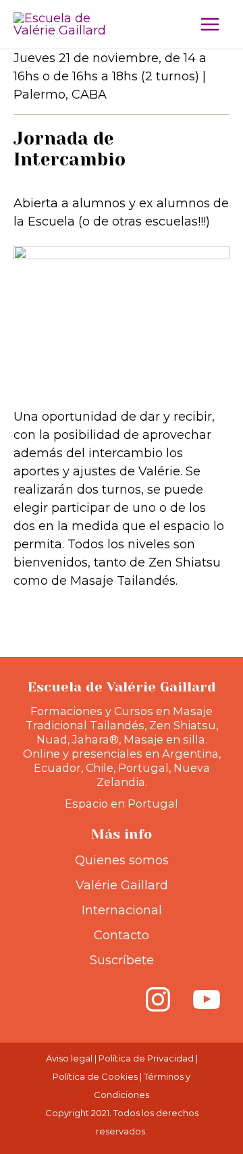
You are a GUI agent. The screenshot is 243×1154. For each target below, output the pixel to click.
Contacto (121, 935)
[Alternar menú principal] (210, 24)
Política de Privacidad (146, 1058)
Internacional (122, 910)
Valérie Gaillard (122, 885)
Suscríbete (122, 960)
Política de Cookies (95, 1076)
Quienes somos (122, 860)
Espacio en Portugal (121, 803)
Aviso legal (69, 1058)
